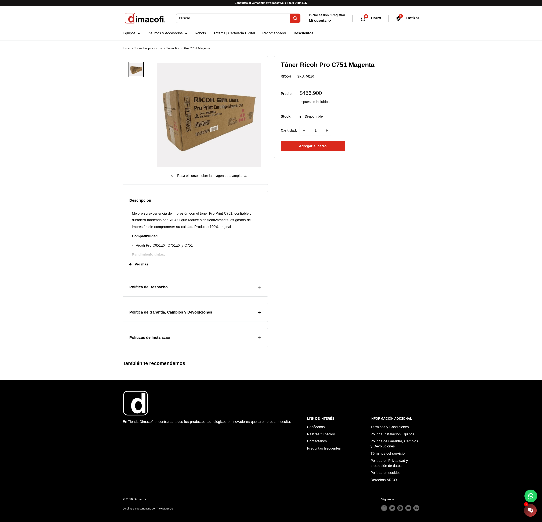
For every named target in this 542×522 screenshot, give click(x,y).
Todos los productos (148, 48)
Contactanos (317, 441)
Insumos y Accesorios (165, 33)
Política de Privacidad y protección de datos (389, 463)
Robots (200, 33)
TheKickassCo (164, 508)
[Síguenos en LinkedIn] (416, 508)
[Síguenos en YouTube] (408, 508)
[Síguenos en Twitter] (392, 508)
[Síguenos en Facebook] (384, 508)
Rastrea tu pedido (321, 434)
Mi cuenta (318, 20)
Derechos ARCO (384, 480)
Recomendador (274, 33)
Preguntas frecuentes (324, 448)
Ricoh (286, 76)
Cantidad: (289, 130)
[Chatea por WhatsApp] (530, 496)
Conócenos (316, 427)
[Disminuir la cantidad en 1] (304, 130)
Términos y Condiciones (390, 427)
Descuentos (303, 33)
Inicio (126, 48)
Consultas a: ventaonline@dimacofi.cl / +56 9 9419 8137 (271, 2)
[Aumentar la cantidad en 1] (326, 130)
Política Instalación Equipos (392, 434)
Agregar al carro (312, 146)
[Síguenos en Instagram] (400, 508)
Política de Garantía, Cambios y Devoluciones (394, 443)
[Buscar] (295, 18)
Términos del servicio (388, 453)
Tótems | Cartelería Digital (234, 33)
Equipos (129, 33)
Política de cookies (386, 473)
